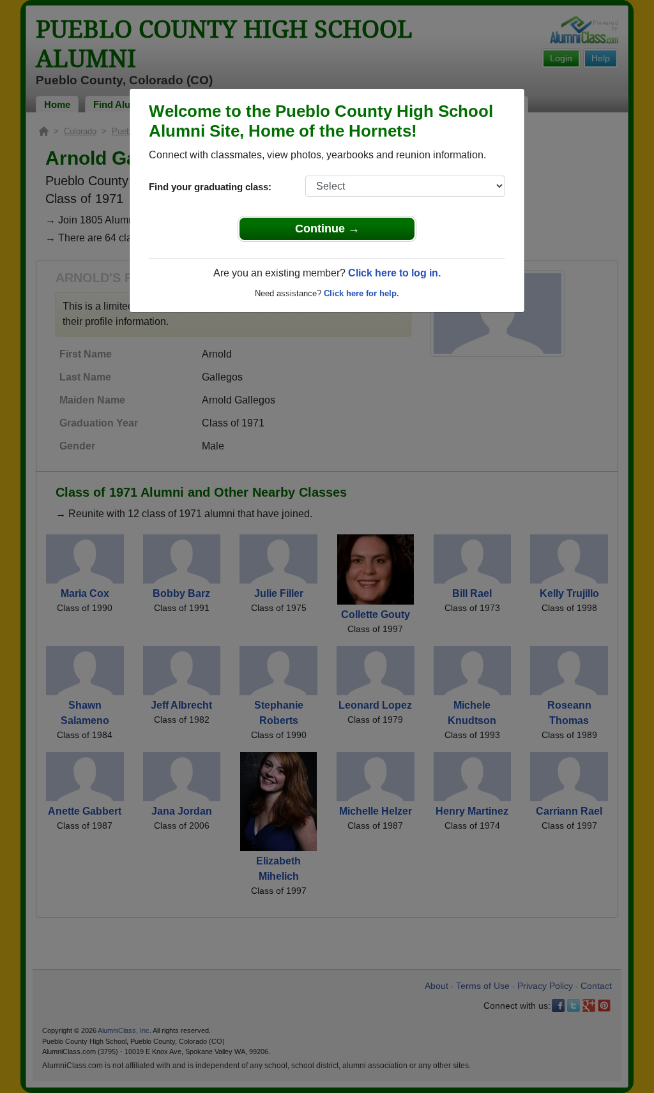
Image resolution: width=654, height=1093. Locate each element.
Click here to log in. (394, 273)
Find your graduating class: (210, 186)
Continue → (327, 228)
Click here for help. (361, 293)
